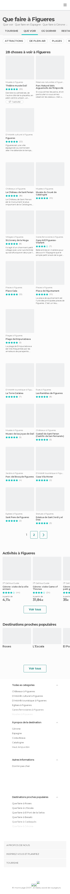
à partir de (8, 596)
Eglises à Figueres (22, 705)
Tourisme (11, 30)
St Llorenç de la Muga (17, 240)
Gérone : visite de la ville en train (15, 588)
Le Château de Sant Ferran (19, 192)
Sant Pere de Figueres (17, 517)
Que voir (30, 30)
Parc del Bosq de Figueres (20, 477)
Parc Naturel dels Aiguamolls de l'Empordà (49, 87)
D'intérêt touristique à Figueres (29, 700)
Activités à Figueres (19, 553)
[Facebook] (29, 874)
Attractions (14, 40)
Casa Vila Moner (44, 477)
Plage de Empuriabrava (18, 339)
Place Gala (11, 291)
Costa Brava (18, 737)
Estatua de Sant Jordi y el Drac (49, 518)
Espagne (17, 733)
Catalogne (18, 742)
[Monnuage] (11, 5)
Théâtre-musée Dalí (16, 86)
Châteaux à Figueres (23, 691)
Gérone (16, 728)
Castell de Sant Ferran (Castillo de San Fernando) (50, 435)
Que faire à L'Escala (22, 808)
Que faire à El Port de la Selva (28, 812)
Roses (7, 646)
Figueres (10, 138)
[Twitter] (34, 874)
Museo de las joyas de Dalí (20, 434)
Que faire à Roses (21, 803)
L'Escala (38, 646)
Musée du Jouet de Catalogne (46, 193)
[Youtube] (43, 874)
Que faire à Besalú (22, 817)
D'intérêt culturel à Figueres (27, 696)
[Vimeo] (38, 874)
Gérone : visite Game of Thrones (45, 588)
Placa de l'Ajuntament (47, 291)
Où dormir (48, 30)
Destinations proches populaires (29, 624)
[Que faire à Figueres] (43, 535)
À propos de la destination (26, 722)
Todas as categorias (23, 685)
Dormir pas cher (21, 766)
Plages (57, 40)
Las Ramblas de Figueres (49, 393)
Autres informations (23, 759)
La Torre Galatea (14, 393)
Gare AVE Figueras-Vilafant (46, 241)
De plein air (37, 40)
